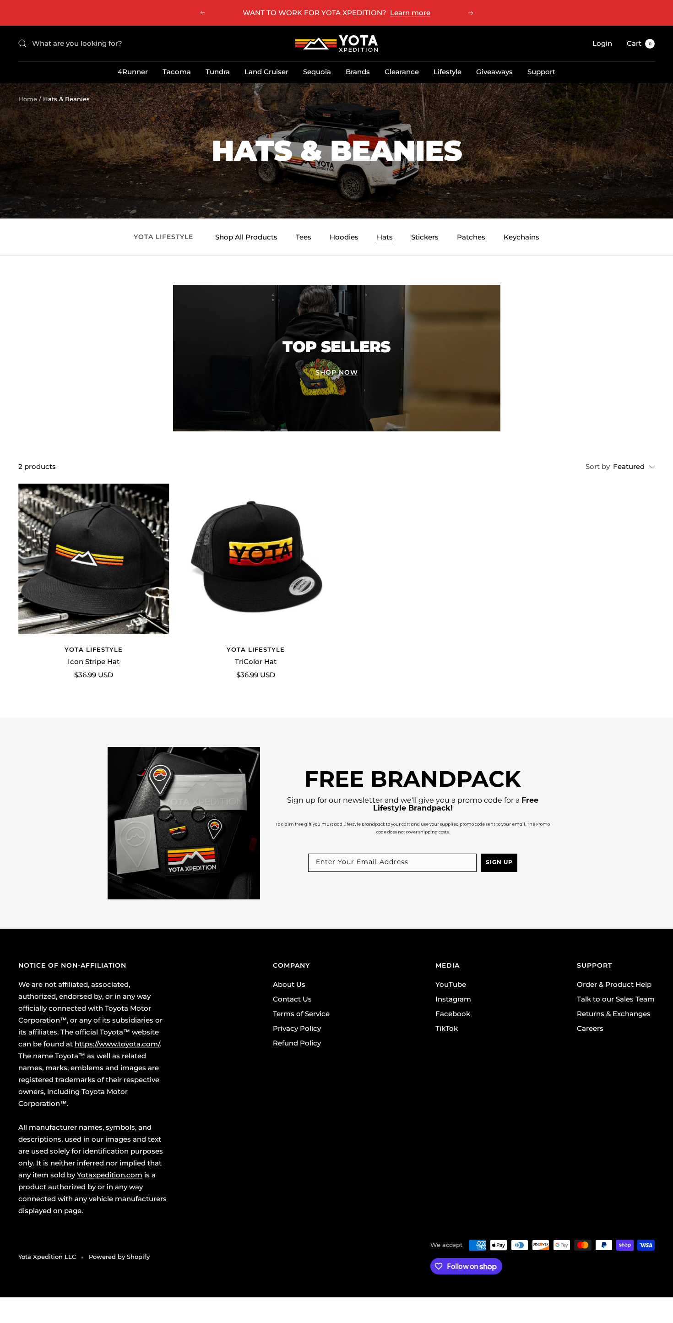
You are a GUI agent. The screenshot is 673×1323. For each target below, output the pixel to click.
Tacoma (177, 71)
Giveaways (494, 71)
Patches (471, 237)
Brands (358, 71)
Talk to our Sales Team (616, 999)
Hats (385, 237)
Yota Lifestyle (94, 649)
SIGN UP (499, 863)
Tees (303, 237)
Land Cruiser (266, 71)
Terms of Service (301, 1013)
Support (541, 71)
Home (27, 99)
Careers (590, 1028)
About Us (289, 984)
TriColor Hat (256, 661)
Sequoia (317, 71)
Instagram (453, 999)
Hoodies (344, 237)
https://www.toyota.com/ (117, 1044)
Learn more (410, 12)
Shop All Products (246, 237)
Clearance (402, 71)
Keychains (521, 237)
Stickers (425, 237)
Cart (639, 43)
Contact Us (292, 999)
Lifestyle (447, 71)
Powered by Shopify (119, 1256)
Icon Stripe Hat (93, 661)
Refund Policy (297, 1043)
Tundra (218, 71)
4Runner (133, 71)
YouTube (450, 984)
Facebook (452, 1013)
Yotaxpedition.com (109, 1175)
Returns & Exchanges (614, 1013)
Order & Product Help (614, 984)
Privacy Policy (297, 1028)
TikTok (446, 1028)
